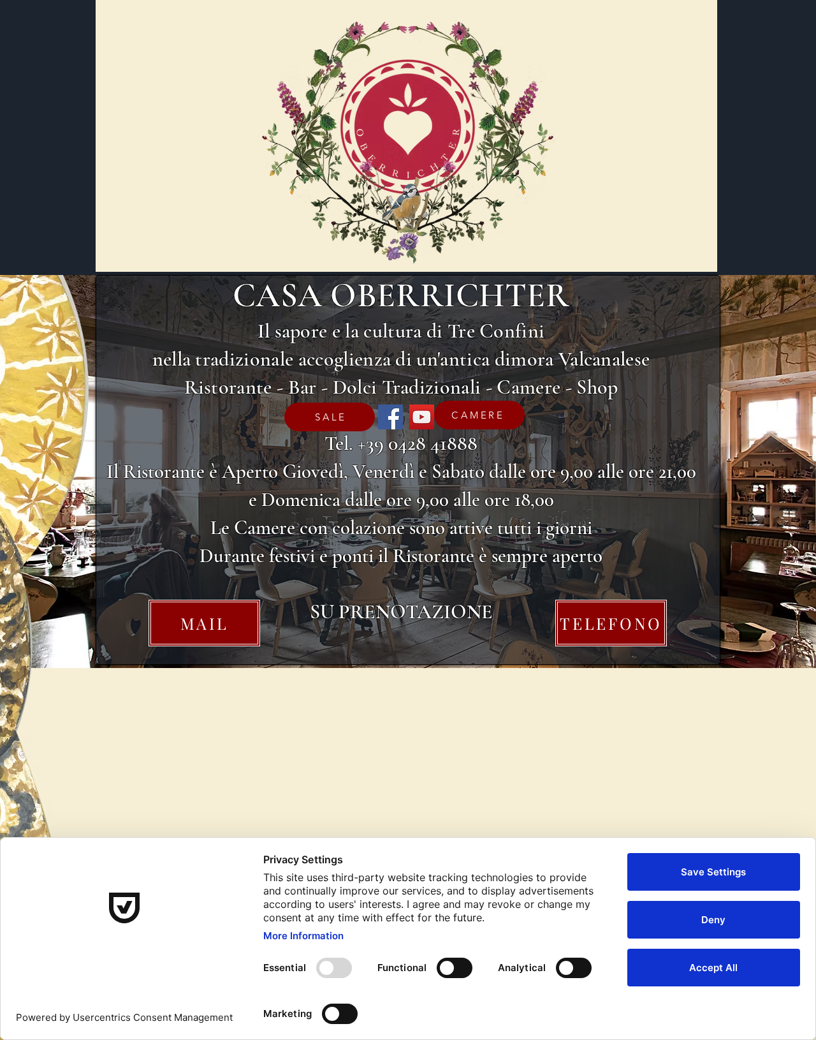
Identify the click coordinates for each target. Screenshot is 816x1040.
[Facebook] (390, 417)
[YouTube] (421, 417)
